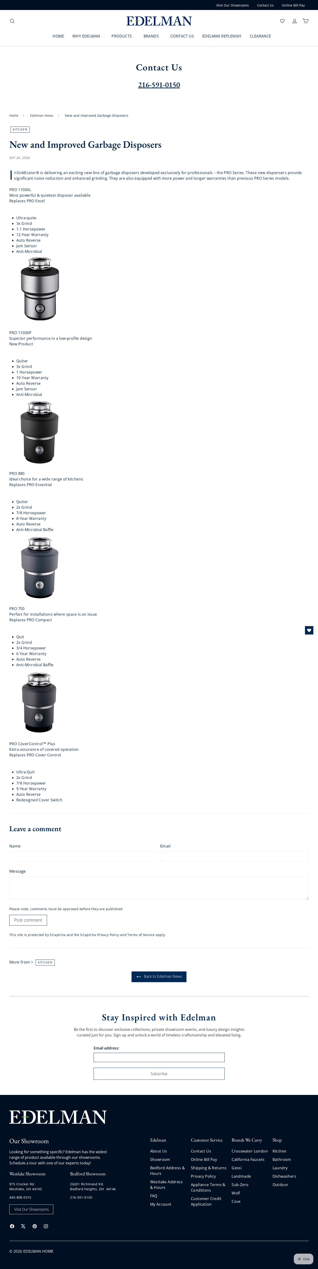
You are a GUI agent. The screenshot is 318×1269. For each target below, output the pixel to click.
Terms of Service (141, 935)
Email (165, 846)
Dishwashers (284, 1176)
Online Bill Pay (204, 1159)
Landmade (241, 1176)
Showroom (160, 1159)
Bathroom (282, 1159)
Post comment (28, 920)
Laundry (280, 1167)
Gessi (237, 1167)
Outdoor (280, 1184)
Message (17, 871)
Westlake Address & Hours (166, 1184)
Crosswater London (250, 1151)
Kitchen (280, 1151)
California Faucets (248, 1159)
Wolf (236, 1193)
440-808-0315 (20, 1197)
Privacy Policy (108, 935)
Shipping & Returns (209, 1167)
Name (15, 846)
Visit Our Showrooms (232, 5)
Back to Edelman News (162, 976)
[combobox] (46, 21)
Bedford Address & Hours (167, 1170)
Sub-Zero (240, 1184)
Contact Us (265, 5)
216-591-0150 (81, 1197)
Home (13, 115)
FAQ (153, 1195)
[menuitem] (55, 36)
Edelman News (41, 115)
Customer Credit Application (206, 1201)
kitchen (20, 129)
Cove (236, 1201)
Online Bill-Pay (293, 5)
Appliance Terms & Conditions (208, 1187)
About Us (158, 1151)
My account (161, 1204)
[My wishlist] (282, 21)
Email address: (106, 1048)
